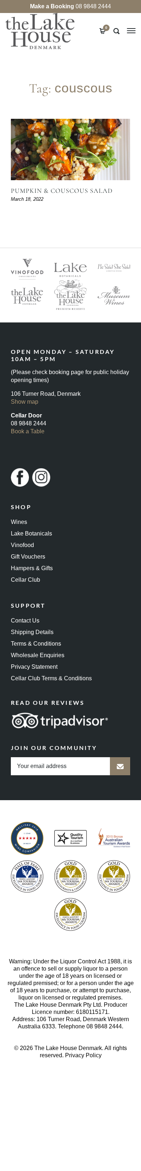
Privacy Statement (34, 667)
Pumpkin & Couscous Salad (61, 191)
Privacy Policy (83, 1055)
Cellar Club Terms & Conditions (51, 678)
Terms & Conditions (36, 644)
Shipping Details (32, 632)
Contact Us (25, 620)
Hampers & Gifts (32, 568)
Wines (19, 522)
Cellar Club (25, 580)
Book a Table (27, 431)
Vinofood (22, 545)
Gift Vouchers (28, 557)
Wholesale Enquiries (37, 655)
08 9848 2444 (70, 6)
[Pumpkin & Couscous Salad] (70, 149)
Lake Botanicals (31, 533)
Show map (24, 402)
